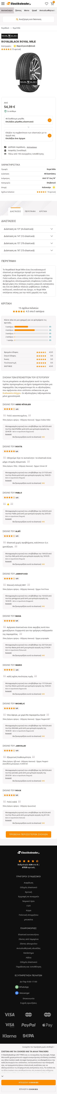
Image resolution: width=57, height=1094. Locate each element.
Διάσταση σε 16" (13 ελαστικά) (19, 250)
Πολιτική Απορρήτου (28, 914)
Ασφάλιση (28, 882)
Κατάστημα (28, 953)
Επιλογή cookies (28, 1089)
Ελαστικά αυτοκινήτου (28, 934)
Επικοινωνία (28, 998)
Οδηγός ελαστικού (28, 887)
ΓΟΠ (29, 905)
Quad (34, 10)
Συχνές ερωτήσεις (28, 1003)
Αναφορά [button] (8, 434)
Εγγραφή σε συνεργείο (28, 896)
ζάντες (18, 10)
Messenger (24, 993)
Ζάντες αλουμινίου (28, 943)
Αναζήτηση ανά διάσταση (29, 19)
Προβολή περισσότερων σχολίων (28, 834)
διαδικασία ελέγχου (12, 393)
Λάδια (28, 957)
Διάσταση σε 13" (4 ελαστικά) (18, 229)
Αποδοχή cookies (28, 1082)
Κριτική (43, 211)
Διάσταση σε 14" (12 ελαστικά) (19, 236)
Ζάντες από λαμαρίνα (28, 939)
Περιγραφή (30, 211)
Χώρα (28, 910)
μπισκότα (28, 919)
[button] (28, 327)
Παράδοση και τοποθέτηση (28, 966)
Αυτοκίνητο (7, 10)
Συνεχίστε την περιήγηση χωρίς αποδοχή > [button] (38, 1047)
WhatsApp (24, 987)
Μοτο (26, 10)
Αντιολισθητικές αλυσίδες (28, 948)
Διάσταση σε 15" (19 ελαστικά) (19, 243)
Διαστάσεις (15, 211)
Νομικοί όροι (28, 901)
